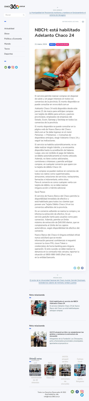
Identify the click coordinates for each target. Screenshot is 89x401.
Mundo (7, 44)
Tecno (7, 48)
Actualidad (9, 28)
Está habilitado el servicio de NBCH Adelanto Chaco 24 (64, 302)
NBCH (52, 44)
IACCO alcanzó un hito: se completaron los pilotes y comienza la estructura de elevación (67, 334)
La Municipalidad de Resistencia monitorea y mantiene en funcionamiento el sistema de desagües (57, 13)
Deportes (8, 54)
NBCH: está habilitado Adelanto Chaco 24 (57, 32)
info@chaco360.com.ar (52, 397)
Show (6, 33)
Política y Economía (13, 38)
